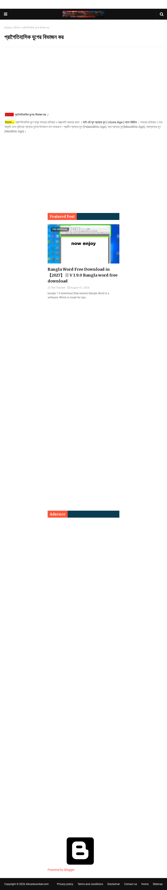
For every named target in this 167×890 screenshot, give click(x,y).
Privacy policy (65, 884)
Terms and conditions (90, 884)
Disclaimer (113, 884)
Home (8, 27)
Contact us (130, 884)
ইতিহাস (17, 27)
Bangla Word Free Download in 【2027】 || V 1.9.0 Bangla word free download (82, 275)
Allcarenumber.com (37, 884)
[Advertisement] (83, 81)
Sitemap (158, 884)
